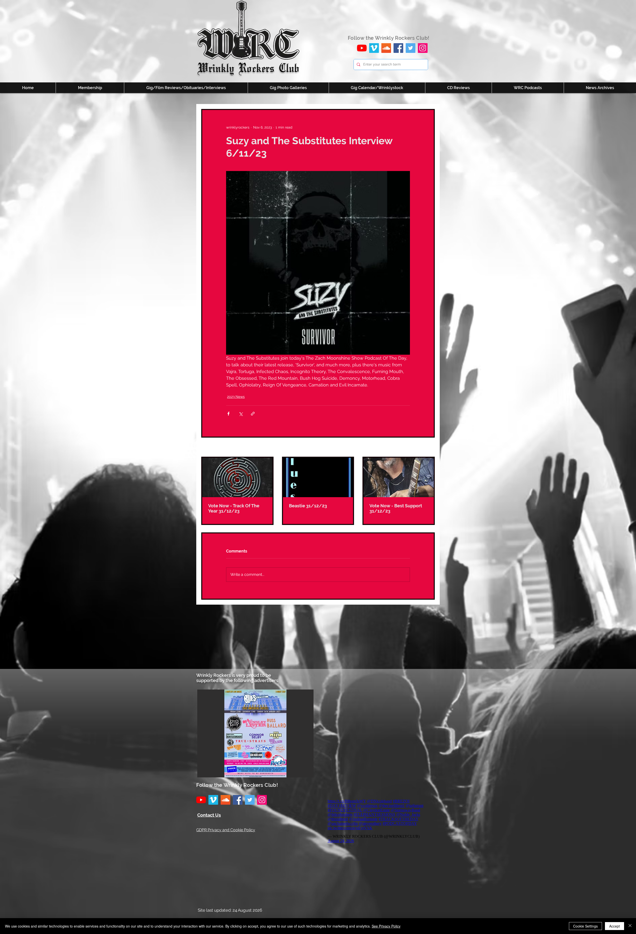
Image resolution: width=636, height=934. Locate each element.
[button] (255, 733)
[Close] (630, 926)
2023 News (236, 397)
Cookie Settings (585, 926)
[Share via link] (252, 413)
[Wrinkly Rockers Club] (374, 48)
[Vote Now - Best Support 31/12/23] (398, 477)
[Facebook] (398, 48)
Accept (614, 926)
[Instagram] (423, 48)
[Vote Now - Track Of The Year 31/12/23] (237, 477)
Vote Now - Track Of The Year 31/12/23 (233, 508)
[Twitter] (410, 48)
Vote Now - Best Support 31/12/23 (395, 508)
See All (429, 448)
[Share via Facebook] (228, 413)
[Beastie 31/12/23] (318, 477)
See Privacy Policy (386, 926)
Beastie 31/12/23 (308, 505)
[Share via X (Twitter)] (240, 413)
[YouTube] (362, 48)
